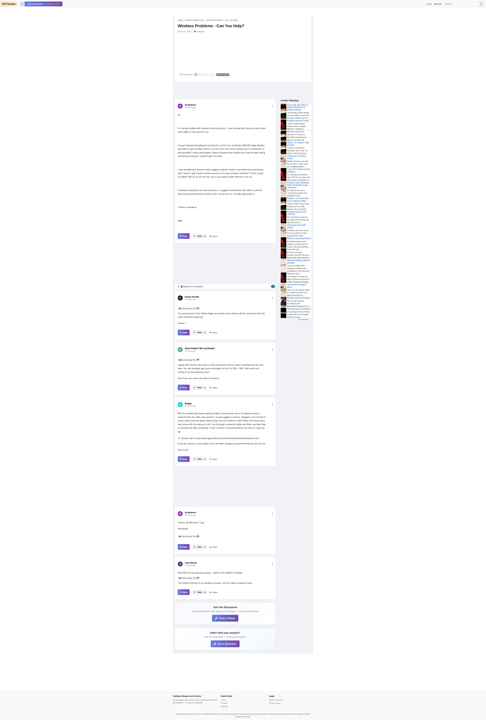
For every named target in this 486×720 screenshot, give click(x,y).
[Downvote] (205, 236)
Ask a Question (227, 643)
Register (438, 4)
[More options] (272, 106)
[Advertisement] (244, 52)
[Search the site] (481, 3)
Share (215, 236)
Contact (224, 703)
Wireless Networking (195, 20)
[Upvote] (194, 236)
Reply (185, 236)
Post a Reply (227, 618)
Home (180, 20)
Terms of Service (276, 700)
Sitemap (224, 706)
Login (429, 4)
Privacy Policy (275, 703)
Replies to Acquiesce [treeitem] (228, 286)
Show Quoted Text (189, 308)
